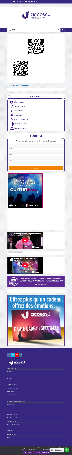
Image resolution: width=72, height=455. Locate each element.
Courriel (11, 154)
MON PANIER (10, 371)
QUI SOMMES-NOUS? (12, 368)
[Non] (70, 450)
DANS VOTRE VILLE (11, 434)
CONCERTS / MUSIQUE (12, 388)
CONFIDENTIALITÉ (11, 421)
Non (29, 452)
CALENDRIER (10, 430)
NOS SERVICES (10, 375)
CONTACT (9, 378)
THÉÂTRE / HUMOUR (12, 384)
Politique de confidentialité (41, 452)
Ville (10, 160)
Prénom (11, 143)
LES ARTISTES (10, 441)
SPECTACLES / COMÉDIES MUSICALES (16, 401)
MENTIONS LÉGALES (12, 417)
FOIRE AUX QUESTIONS (12, 414)
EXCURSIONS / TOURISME (13, 408)
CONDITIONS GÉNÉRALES (13, 424)
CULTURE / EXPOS (11, 395)
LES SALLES (10, 437)
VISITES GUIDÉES (11, 404)
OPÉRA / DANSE (10, 391)
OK (25, 452)
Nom (10, 149)
